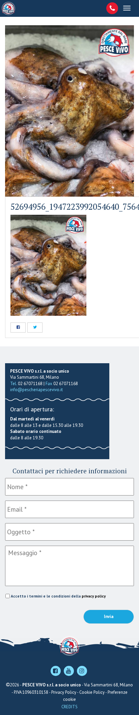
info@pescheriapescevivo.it (36, 390)
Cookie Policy (92, 692)
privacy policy (94, 596)
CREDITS (69, 707)
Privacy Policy (63, 692)
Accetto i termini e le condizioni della (58, 596)
